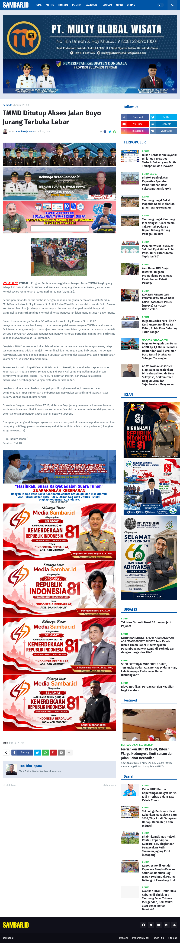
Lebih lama (108, 785)
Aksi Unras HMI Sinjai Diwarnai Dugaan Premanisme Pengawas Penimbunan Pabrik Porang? (157, 275)
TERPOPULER (135, 142)
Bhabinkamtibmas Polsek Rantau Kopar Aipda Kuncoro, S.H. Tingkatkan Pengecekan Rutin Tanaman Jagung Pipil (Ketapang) (158, 846)
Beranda (7, 105)
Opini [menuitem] (119, 4)
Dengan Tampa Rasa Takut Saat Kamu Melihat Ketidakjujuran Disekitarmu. (59, 494)
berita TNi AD (21, 105)
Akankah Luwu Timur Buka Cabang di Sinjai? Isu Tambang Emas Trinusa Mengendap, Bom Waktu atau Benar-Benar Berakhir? (159, 900)
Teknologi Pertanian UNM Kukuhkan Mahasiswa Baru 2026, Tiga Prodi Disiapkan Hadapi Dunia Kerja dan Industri (159, 818)
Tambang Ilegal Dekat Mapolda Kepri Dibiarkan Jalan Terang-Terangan (158, 204)
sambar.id (8, 938)
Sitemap (172, 938)
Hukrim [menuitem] (63, 4)
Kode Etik (158, 938)
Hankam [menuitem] (107, 4)
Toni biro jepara (30, 766)
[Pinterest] (53, 753)
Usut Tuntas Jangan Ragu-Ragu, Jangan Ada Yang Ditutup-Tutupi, (59, 496)
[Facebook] (105, 132)
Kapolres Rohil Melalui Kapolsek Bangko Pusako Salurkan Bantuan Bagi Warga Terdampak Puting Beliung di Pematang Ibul (158, 873)
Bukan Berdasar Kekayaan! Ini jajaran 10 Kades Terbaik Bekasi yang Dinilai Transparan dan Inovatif (159, 160)
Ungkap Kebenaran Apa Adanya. (59, 499)
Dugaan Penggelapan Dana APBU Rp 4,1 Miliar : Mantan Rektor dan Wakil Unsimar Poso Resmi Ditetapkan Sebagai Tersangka (159, 351)
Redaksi (123, 938)
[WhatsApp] (114, 132)
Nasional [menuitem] (91, 4)
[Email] (61, 753)
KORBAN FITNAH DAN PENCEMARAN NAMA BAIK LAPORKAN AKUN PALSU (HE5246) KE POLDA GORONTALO (158, 302)
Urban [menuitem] (131, 4)
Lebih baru (10, 785)
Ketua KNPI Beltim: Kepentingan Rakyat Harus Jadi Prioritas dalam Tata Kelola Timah (159, 795)
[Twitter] (109, 132)
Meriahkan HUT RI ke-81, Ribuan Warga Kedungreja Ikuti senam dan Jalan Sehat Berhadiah (147, 753)
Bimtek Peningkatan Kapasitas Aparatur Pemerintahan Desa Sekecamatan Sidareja (156, 183)
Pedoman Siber (140, 938)
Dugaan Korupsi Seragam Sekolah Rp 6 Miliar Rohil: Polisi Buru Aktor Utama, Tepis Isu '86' (158, 251)
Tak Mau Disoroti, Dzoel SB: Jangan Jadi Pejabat (146, 624)
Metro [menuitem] (50, 4)
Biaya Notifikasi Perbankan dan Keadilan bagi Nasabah (147, 688)
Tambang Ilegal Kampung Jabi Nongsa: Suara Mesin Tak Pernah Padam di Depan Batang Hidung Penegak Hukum (158, 227)
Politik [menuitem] (76, 4)
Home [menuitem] (38, 4)
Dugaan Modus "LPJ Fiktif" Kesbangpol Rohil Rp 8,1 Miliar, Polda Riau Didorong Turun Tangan (159, 326)
